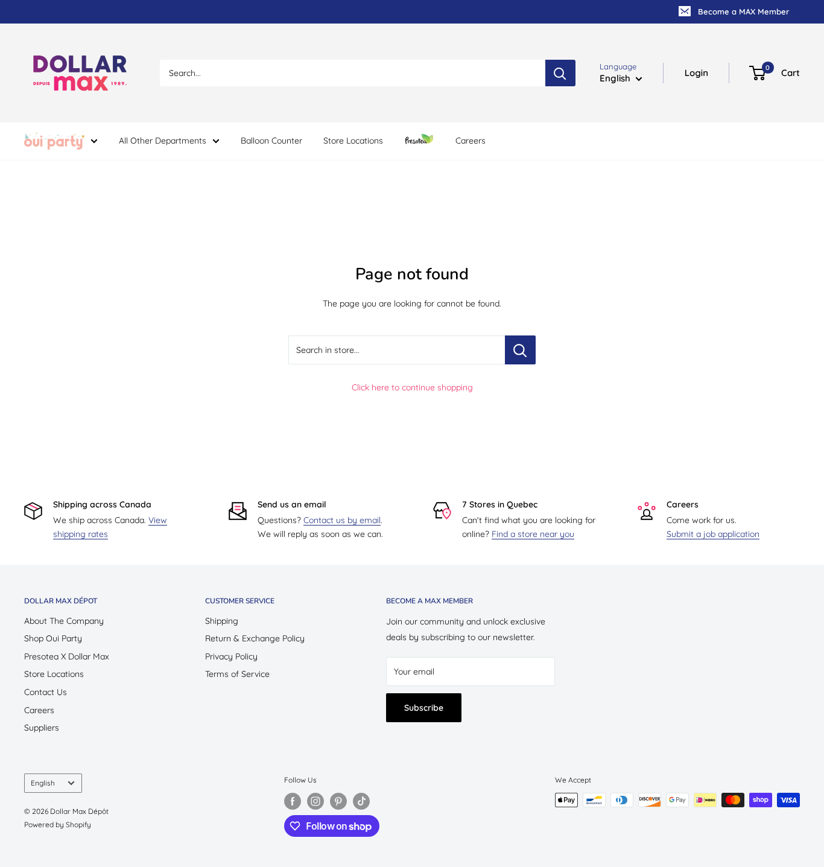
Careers (470, 140)
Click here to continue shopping (412, 387)
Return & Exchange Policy (255, 638)
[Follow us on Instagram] (315, 801)
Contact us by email (342, 520)
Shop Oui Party (53, 638)
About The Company (64, 620)
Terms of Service (237, 674)
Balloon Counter (271, 140)
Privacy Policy (231, 656)
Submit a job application (713, 534)
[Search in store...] (520, 349)
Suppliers (41, 727)
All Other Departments (162, 140)
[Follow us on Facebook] (292, 801)
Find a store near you (533, 534)
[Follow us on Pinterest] (338, 801)
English (43, 782)
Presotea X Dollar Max (66, 656)
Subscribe (423, 707)
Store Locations (353, 140)
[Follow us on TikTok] (361, 801)
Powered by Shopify (57, 824)
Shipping (221, 620)
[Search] (560, 73)
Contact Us (45, 692)
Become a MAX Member (743, 11)
